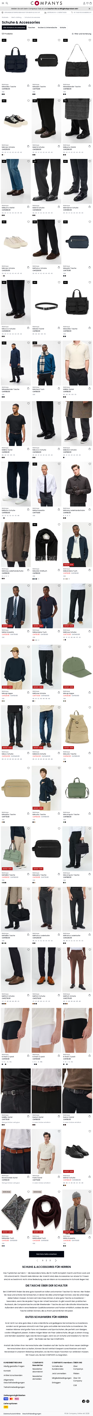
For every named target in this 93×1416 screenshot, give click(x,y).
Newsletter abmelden (37, 1377)
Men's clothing (16, 17)
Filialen (76, 1373)
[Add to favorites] (28, 40)
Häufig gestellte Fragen (14, 1366)
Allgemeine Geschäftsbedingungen (14, 1381)
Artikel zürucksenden (13, 1375)
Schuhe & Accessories (32, 17)
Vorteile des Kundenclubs (57, 1367)
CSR (75, 1385)
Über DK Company (77, 1379)
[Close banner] (89, 8)
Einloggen (56, 1382)
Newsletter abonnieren (37, 1370)
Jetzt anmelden (59, 1373)
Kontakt (7, 1370)
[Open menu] (2, 3)
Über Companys (78, 1367)
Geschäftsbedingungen (31, 1414)
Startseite (5, 17)
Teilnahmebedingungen (14, 1387)
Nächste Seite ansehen (46, 1254)
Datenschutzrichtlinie (12, 1414)
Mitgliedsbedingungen (61, 1378)
